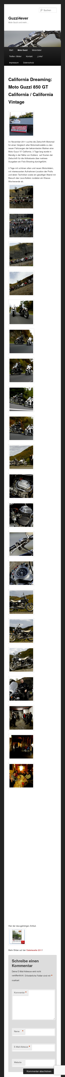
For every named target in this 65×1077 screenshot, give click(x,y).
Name (19, 1031)
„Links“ (40, 56)
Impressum (14, 62)
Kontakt (29, 56)
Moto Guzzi (22, 50)
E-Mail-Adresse (22, 1046)
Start (11, 50)
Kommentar (20, 992)
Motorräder (36, 50)
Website (17, 1062)
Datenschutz (28, 62)
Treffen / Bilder (15, 56)
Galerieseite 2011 (34, 950)
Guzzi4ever (18, 18)
